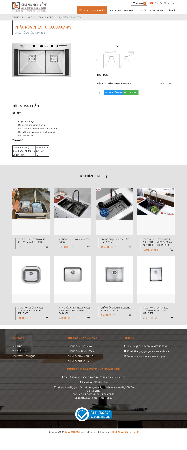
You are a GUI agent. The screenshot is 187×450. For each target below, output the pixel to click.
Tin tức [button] (143, 10)
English (170, 3)
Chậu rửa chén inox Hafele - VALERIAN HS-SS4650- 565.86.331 (75, 310)
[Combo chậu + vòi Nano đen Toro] (72, 211)
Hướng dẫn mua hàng (80, 346)
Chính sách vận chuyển (81, 356)
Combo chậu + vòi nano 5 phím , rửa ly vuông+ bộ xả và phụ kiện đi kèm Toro (157, 242)
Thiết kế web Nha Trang (125, 431)
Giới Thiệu (17, 346)
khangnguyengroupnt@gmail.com (151, 351)
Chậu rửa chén (46, 17)
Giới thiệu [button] (129, 10)
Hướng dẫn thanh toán (81, 351)
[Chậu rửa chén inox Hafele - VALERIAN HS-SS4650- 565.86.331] (72, 279)
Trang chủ (18, 17)
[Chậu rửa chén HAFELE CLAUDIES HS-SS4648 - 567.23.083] (31, 279)
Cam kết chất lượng (23, 356)
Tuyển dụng (19, 351)
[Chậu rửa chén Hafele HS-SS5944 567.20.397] (114, 279)
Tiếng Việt (158, 3)
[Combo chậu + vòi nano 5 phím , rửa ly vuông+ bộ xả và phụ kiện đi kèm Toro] (156, 211)
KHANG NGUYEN (73, 431)
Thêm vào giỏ (114, 92)
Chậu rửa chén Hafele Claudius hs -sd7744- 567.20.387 (155, 310)
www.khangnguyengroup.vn (151, 356)
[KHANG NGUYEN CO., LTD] (30, 7)
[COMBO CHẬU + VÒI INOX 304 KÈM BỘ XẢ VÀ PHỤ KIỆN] (31, 211)
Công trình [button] (156, 10)
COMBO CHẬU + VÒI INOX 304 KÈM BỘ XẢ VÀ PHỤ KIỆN (32, 240)
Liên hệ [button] (171, 10)
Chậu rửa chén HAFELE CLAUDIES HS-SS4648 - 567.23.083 (31, 310)
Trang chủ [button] (115, 10)
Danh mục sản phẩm (94, 10)
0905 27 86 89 (160, 346)
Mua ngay (132, 92)
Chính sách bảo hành (80, 361)
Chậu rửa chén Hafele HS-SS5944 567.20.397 (116, 309)
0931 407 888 (145, 346)
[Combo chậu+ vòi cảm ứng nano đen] (114, 211)
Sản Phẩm (31, 17)
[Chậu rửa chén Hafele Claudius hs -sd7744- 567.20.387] (156, 279)
